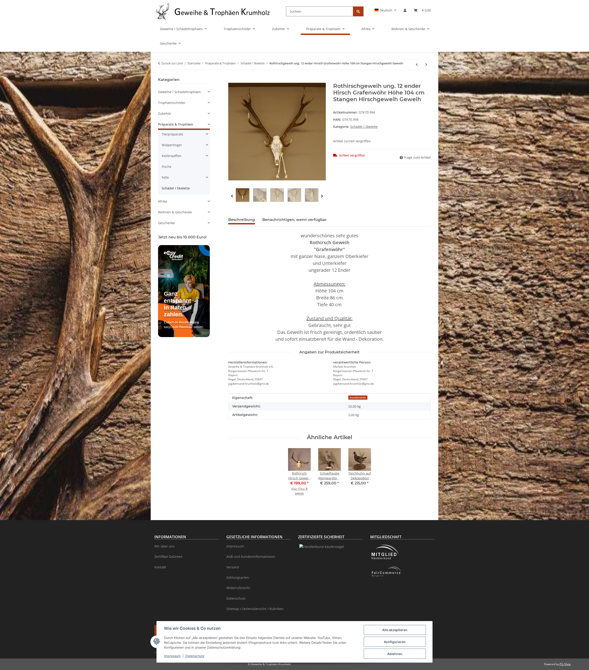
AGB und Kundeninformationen (250, 556)
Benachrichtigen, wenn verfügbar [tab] (294, 220)
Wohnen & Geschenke (175, 212)
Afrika (162, 201)
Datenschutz (195, 656)
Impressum (172, 656)
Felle (165, 177)
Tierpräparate (172, 134)
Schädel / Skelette (364, 126)
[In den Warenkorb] (232, 80)
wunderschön (358, 397)
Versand (232, 567)
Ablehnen (394, 654)
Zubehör (164, 113)
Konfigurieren (395, 642)
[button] (385, 10)
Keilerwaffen (171, 156)
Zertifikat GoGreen (168, 556)
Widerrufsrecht (238, 588)
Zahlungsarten (237, 577)
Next (322, 196)
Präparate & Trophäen (175, 124)
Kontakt (160, 567)
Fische (166, 166)
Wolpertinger (172, 145)
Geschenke (166, 223)
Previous (232, 196)
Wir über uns (164, 546)
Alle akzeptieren (394, 630)
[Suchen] (358, 11)
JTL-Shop (565, 664)
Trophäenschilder (171, 102)
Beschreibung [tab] (241, 220)
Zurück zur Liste (172, 63)
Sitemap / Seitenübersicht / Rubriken (254, 609)
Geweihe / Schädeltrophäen (179, 92)
